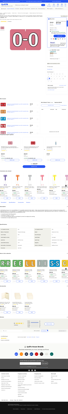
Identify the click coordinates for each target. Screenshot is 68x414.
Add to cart (59, 36)
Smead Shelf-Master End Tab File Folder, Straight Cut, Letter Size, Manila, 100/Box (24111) (17, 303)
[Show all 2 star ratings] (35, 325)
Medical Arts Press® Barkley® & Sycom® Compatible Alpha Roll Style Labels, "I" (42, 270)
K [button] (59, 76)
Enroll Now (58, 24)
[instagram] (29, 370)
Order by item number (38, 381)
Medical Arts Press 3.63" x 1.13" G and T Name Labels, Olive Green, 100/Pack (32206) (29, 187)
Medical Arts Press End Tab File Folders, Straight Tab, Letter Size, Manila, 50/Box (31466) (5, 303)
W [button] (63, 78)
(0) (39, 321)
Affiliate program (21, 396)
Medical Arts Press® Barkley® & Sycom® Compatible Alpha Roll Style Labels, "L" (30, 270)
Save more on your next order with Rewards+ (11, 1)
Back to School (27, 8)
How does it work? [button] (62, 85)
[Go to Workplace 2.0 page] (51, 354)
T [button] (57, 78)
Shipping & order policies (5, 384)
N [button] (51, 81)
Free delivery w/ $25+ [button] (4, 195)
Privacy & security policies (6, 388)
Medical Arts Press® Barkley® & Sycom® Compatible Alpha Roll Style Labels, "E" (17, 270)
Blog (52, 377)
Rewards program (21, 377)
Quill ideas (19, 394)
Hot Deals (17, 8)
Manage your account (5, 379)
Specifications (12, 202)
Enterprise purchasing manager (23, 389)
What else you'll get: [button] (54, 58)
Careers (52, 381)
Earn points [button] (64, 16)
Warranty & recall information (6, 386)
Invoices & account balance (6, 381)
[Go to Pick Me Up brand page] (26, 354)
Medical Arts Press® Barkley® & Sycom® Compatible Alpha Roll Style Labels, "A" (31, 147)
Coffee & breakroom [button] (59, 8)
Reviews (28, 202)
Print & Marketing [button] (41, 8)
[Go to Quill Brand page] (16, 354)
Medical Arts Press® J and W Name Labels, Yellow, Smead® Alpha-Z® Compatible (54, 187)
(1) (39, 322)
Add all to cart (34, 166)
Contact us (3, 390)
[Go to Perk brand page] (31, 354)
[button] (43, 5)
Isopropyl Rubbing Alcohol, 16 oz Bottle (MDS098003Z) (54, 147)
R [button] (51, 78)
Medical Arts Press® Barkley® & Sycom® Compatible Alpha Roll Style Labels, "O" (9, 147)
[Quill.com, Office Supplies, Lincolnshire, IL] (4, 404)
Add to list (50, 69)
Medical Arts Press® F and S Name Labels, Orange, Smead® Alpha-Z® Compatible (17, 187)
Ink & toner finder (37, 377)
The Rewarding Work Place (56, 379)
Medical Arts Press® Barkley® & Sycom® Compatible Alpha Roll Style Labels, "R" (5, 270)
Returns (2, 377)
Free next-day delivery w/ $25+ (54, 63)
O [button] (48, 78)
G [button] (48, 76)
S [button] (54, 78)
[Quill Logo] (4, 4)
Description (3, 202)
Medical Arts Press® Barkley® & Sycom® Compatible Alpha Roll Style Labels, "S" (54, 270)
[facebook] (35, 370)
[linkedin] (32, 370)
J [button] (56, 76)
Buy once (52, 18)
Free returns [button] (51, 66)
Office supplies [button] (50, 8)
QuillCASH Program (21, 379)
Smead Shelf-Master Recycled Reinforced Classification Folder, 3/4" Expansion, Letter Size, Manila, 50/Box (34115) (29, 303)
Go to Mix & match (51, 89)
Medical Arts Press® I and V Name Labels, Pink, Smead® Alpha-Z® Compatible (42, 187)
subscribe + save (34, 8)
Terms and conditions (29, 366)
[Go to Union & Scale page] (46, 354)
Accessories (21, 202)
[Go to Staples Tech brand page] (41, 354)
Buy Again (22, 8)
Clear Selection (64, 105)
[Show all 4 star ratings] (35, 322)
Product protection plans (22, 392)
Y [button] (48, 81)
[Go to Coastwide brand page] (21, 354)
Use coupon (44, 363)
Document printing (21, 387)
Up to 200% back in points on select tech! (34, 1)
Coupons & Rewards (10, 8)
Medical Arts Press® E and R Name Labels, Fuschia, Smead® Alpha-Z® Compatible (5, 187)
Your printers (36, 379)
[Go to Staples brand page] (36, 354)
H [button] (51, 76)
